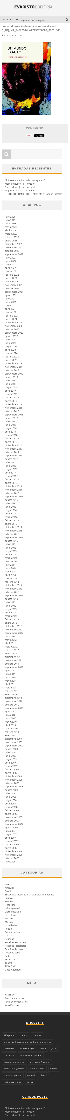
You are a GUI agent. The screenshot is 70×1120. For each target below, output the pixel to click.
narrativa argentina (14, 1068)
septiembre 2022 (14, 254)
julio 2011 (10, 673)
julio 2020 (10, 339)
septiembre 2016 (14, 496)
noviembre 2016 (13, 489)
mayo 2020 (11, 346)
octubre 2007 (12, 820)
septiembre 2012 (14, 632)
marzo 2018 (11, 435)
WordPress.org (13, 1005)
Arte (7, 884)
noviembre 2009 (13, 742)
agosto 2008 (11, 789)
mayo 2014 (11, 571)
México (9, 918)
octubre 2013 (12, 592)
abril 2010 (10, 725)
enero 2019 (11, 400)
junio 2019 (10, 383)
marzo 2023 (11, 233)
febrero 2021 (12, 315)
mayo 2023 (11, 226)
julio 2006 (10, 861)
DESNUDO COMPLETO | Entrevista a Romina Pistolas (33, 193)
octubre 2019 (12, 370)
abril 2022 (10, 267)
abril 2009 (10, 762)
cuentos (37, 1035)
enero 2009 (11, 772)
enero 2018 (11, 441)
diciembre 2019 (13, 363)
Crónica (9, 891)
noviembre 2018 (13, 407)
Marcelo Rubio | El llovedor (20, 183)
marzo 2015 (11, 557)
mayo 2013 (11, 609)
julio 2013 (10, 602)
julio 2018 (10, 421)
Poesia (8, 928)
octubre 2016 (12, 493)
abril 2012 (10, 643)
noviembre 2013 (13, 588)
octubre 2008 (12, 783)
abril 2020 (10, 349)
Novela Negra (37, 1068)
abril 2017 (10, 472)
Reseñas (9, 938)
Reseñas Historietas (15, 945)
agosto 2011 (11, 670)
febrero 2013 (12, 619)
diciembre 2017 (13, 445)
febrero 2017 (12, 479)
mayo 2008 (11, 800)
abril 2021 (10, 308)
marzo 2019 (11, 394)
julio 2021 (10, 298)
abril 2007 (10, 837)
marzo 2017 (11, 476)
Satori (44, 1075)
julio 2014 (10, 564)
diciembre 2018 (13, 404)
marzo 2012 (11, 646)
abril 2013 (10, 612)
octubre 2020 (12, 329)
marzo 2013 (11, 615)
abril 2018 (10, 431)
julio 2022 (10, 257)
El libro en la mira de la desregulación (25, 180)
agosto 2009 (11, 749)
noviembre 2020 (13, 325)
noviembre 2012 (13, 629)
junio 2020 (10, 342)
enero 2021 (11, 319)
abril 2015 (10, 554)
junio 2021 (10, 302)
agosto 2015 (11, 540)
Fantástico (10, 901)
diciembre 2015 (13, 527)
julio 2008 (10, 793)
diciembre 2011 (13, 656)
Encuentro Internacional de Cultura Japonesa (27, 1042)
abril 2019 (10, 390)
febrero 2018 (12, 438)
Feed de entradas (14, 998)
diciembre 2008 (13, 776)
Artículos (9, 887)
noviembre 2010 (13, 701)
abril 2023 (10, 230)
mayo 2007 (11, 834)
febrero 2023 (12, 237)
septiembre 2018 (14, 414)
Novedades (11, 925)
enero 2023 (11, 240)
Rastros (9, 935)
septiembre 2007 (14, 824)
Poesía (53, 1068)
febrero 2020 (12, 356)
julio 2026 (10, 216)
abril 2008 (10, 803)
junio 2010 (10, 718)
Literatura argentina (31, 1055)
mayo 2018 (11, 428)
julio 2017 (10, 462)
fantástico (9, 1048)
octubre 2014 (12, 561)
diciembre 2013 (13, 585)
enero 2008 (11, 813)
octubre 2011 (12, 663)
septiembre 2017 (14, 455)
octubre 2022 (12, 250)
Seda (7, 956)
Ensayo (9, 898)
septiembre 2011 (14, 667)
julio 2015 (10, 544)
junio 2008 (10, 796)
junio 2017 (10, 465)
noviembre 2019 (13, 366)
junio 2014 (10, 568)
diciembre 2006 (13, 851)
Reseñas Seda (12, 952)
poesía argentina (13, 1075)
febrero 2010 (12, 731)
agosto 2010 (11, 711)
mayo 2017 (11, 469)
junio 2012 (10, 636)
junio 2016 (10, 506)
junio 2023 (10, 223)
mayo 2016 (11, 510)
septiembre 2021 (14, 291)
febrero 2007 (12, 844)
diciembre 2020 (13, 322)
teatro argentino (12, 1082)
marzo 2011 (11, 687)
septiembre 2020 (14, 332)
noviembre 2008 (13, 779)
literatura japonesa (14, 1062)
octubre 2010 (12, 704)
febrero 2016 (12, 520)
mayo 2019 (11, 387)
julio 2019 (10, 380)
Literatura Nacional (40, 1062)
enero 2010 (11, 735)
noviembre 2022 (13, 247)
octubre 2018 (12, 411)
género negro (27, 1048)
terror (30, 1082)
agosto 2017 (11, 458)
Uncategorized (13, 969)
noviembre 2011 (13, 660)
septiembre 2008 (14, 786)
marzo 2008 (11, 807)
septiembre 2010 (14, 708)
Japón (43, 1048)
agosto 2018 (11, 418)
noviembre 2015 (13, 530)
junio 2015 (10, 547)
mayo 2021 (11, 305)
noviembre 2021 (13, 284)
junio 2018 (10, 424)
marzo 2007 (11, 841)
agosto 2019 (11, 377)
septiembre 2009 (14, 745)
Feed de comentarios (16, 1001)
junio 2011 (10, 677)
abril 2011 (10, 684)
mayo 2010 (11, 721)
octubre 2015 (12, 534)
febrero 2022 (12, 274)
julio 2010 (10, 714)
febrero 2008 (12, 810)
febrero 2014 (12, 581)
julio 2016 (10, 503)
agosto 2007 (11, 827)
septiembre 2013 (14, 595)
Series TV (10, 959)
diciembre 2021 (13, 281)
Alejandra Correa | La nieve (20, 190)
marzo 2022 (11, 271)
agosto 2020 (11, 336)
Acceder (9, 994)
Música (9, 921)
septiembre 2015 (14, 537)
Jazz (54, 1048)
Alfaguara (9, 1035)
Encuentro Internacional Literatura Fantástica (29, 894)
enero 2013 (11, 622)
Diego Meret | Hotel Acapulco (32, 19)
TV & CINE (10, 966)
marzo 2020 (11, 353)
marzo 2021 (11, 312)
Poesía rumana (13, 932)
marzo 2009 (11, 766)
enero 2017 (11, 482)
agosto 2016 (11, 499)
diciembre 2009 (13, 738)
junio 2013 (10, 605)
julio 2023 (10, 220)
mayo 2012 (11, 639)
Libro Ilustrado (13, 911)
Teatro (8, 962)
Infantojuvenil (12, 908)
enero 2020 (11, 360)
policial (31, 1075)
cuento (23, 1035)
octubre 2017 (12, 452)
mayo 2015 (11, 551)
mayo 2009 (11, 759)
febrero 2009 (12, 769)
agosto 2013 (11, 598)
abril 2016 (10, 513)
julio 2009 (10, 752)
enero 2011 (11, 694)
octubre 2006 (12, 858)
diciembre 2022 (13, 244)
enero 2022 (11, 278)
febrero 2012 (12, 650)
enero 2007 (11, 847)
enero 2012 (11, 653)
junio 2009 (10, 755)
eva (6, 35)
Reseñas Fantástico (15, 942)
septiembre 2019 (14, 373)
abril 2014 (10, 574)
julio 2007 (10, 830)
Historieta (10, 904)
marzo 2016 (11, 516)
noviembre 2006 (13, 854)
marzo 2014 (11, 578)
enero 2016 (11, 523)
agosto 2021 (11, 295)
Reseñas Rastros (14, 949)
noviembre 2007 (13, 817)
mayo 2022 (11, 264)
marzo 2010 (11, 728)
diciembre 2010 (13, 697)
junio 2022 (10, 261)
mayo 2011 (11, 680)
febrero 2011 (12, 691)
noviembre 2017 (13, 448)
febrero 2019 (12, 397)
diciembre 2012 (13, 626)
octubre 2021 (12, 288)
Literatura (10, 915)
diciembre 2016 (13, 486)
